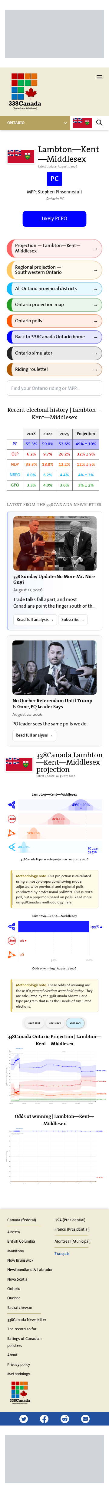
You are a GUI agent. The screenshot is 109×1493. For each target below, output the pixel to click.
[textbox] (54, 388)
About (12, 1354)
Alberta (13, 1232)
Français (62, 1253)
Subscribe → (72, 619)
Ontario (16, 122)
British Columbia (21, 1241)
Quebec (13, 1297)
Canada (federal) (21, 1219)
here (67, 902)
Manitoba (15, 1250)
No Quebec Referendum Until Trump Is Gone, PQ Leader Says (52, 703)
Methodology (18, 1373)
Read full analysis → (35, 619)
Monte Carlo (78, 996)
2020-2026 (34, 1023)
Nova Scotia (17, 1279)
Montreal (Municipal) (72, 1241)
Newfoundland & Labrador (30, 1269)
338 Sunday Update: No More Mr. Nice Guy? (54, 579)
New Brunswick (20, 1260)
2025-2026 (75, 1023)
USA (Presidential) (69, 1219)
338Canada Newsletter (26, 1319)
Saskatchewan (19, 1307)
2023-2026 (55, 1023)
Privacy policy (18, 1364)
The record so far (22, 1329)
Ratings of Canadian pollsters (24, 1342)
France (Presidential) (72, 1229)
